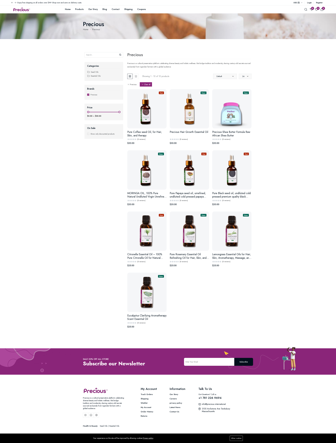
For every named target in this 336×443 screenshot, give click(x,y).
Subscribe (244, 362)
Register (319, 2)
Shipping (128, 9)
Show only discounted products (102, 134)
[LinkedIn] (90, 415)
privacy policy (176, 403)
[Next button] (12, 3)
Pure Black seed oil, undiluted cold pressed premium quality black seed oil (231, 196)
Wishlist (144, 403)
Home (67, 9)
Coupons (141, 9)
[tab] (130, 76)
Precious (94, 94)
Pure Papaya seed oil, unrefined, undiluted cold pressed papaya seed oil (188, 196)
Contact (116, 9)
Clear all (147, 84)
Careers (173, 398)
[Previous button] (15, 3)
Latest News (175, 407)
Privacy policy (148, 438)
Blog (105, 9)
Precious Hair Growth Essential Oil (189, 132)
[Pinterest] (96, 415)
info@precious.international (214, 404)
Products (79, 9)
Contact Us (174, 411)
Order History (147, 411)
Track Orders (147, 394)
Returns (144, 416)
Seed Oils (94, 72)
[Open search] (305, 9)
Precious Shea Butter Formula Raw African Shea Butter (231, 133)
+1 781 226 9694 (210, 398)
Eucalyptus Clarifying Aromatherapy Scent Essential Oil (147, 317)
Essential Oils (96, 76)
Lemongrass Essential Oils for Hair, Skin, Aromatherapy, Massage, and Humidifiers (231, 257)
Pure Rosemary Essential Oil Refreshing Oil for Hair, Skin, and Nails (188, 257)
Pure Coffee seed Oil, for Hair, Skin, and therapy (144, 133)
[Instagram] (85, 415)
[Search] (120, 55)
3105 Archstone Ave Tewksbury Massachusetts (216, 410)
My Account (146, 407)
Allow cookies (236, 438)
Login (309, 2)
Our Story (93, 9)
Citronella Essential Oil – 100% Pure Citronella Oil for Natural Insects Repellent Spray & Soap (144, 257)
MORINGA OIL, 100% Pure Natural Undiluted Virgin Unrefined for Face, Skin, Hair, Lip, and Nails (146, 196)
